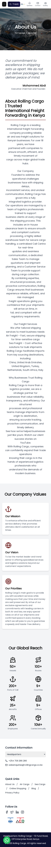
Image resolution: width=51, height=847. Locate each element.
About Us (32, 33)
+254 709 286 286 (18, 760)
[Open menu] (4, 4)
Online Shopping (17, 788)
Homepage (20, 33)
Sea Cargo (40, 784)
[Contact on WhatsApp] (6, 840)
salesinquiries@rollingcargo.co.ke (25, 764)
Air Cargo (24, 784)
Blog (33, 788)
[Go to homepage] (23, 4)
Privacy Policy (12, 792)
